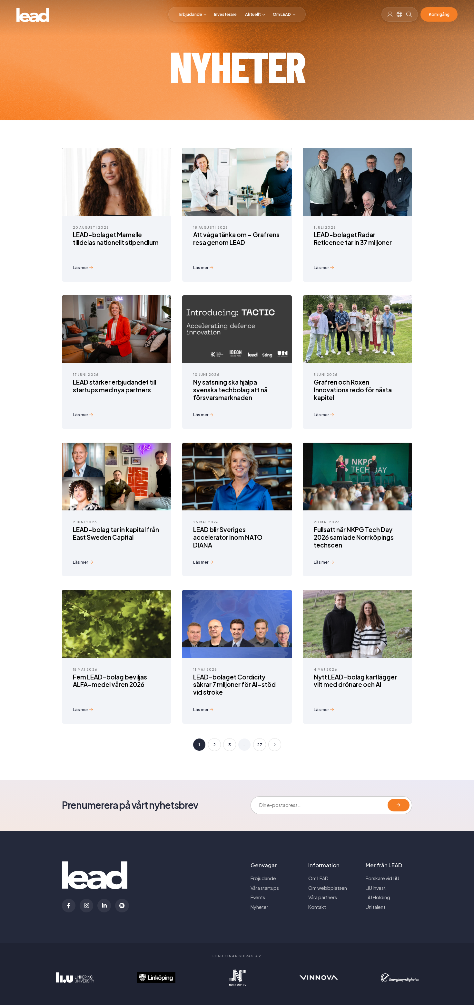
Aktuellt (253, 14)
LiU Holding (378, 897)
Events (258, 897)
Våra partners (322, 897)
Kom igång (439, 14)
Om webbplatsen (327, 888)
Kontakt (317, 907)
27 (259, 744)
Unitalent (375, 907)
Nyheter (259, 907)
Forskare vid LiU (382, 878)
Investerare (225, 14)
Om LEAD (282, 14)
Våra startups (265, 888)
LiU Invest (376, 888)
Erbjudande (190, 14)
